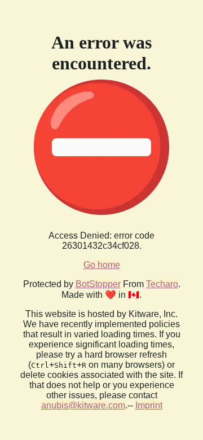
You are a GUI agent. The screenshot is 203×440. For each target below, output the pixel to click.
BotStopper (98, 284)
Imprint (148, 405)
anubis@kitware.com (83, 405)
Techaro (162, 284)
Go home (101, 265)
